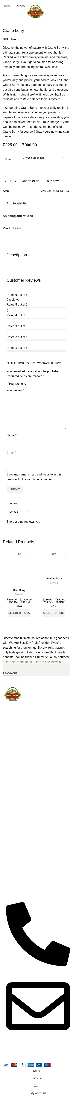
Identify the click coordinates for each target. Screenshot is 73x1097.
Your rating (16, 383)
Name (11, 435)
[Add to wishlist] (28, 555)
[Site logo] (36, 11)
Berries (19, 594)
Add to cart (30, 181)
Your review (15, 390)
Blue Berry (19, 590)
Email (11, 452)
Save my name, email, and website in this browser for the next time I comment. (34, 477)
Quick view (19, 621)
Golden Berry (54, 578)
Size (8, 159)
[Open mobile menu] (4, 12)
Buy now (53, 181)
